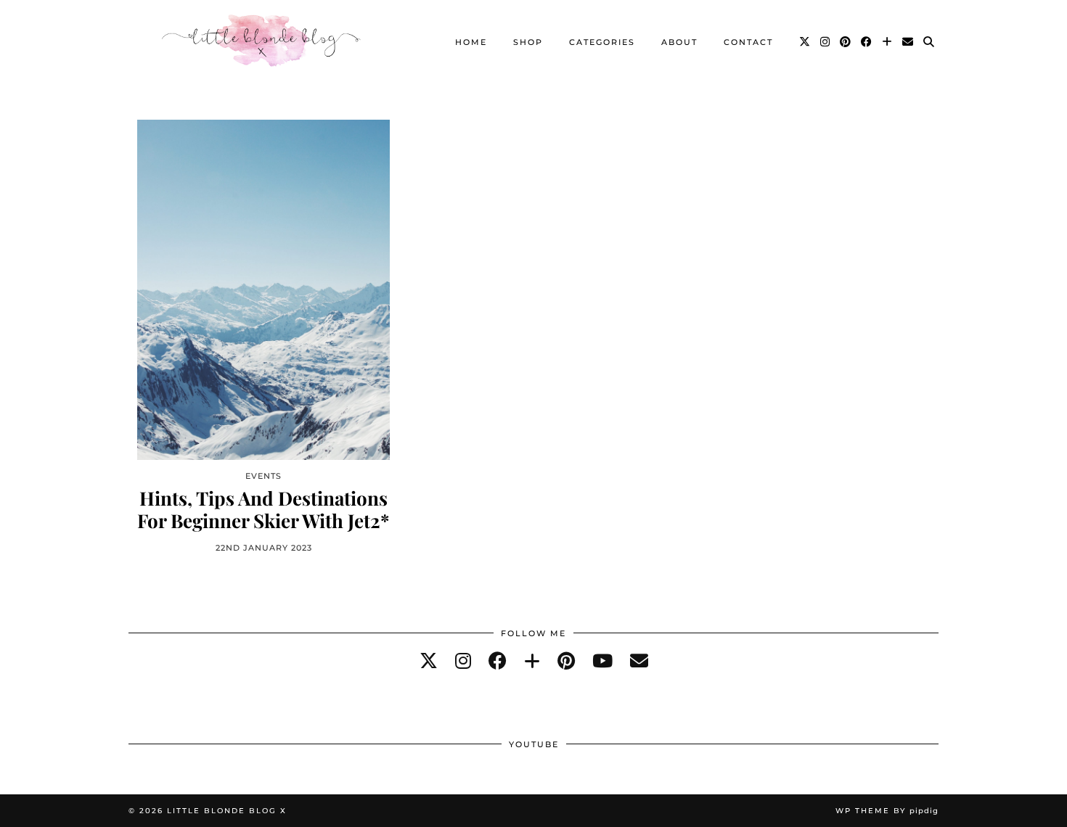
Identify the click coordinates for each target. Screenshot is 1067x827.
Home (471, 42)
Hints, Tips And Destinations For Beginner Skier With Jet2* (263, 509)
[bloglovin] (532, 660)
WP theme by (887, 810)
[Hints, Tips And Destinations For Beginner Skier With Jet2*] (263, 290)
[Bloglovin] (888, 42)
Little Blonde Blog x (227, 810)
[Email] (908, 42)
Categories (602, 42)
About (679, 42)
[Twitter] (805, 42)
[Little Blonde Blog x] (261, 42)
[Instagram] (825, 42)
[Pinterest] (846, 42)
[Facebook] (867, 42)
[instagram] (463, 660)
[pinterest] (566, 660)
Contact (748, 42)
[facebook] (497, 660)
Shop (528, 42)
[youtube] (602, 660)
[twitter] (429, 660)
